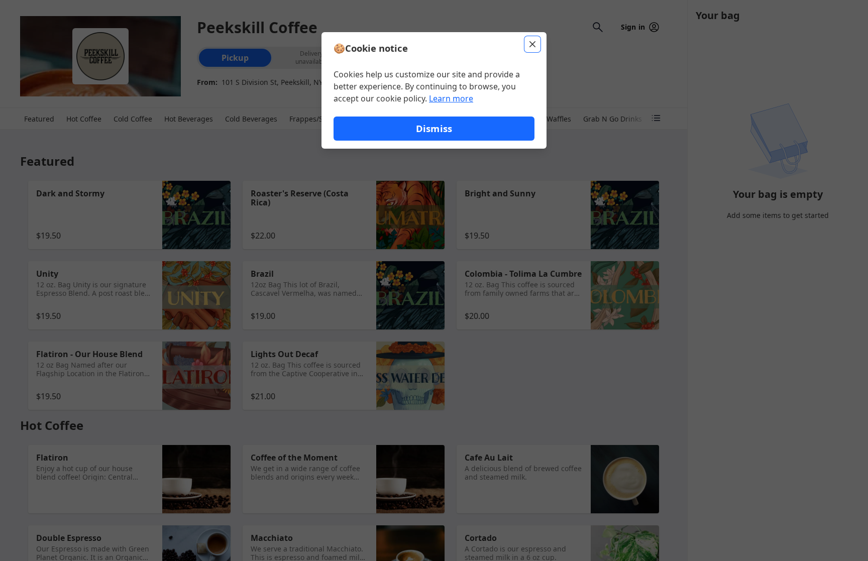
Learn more (451, 98)
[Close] (532, 44)
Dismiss (434, 128)
